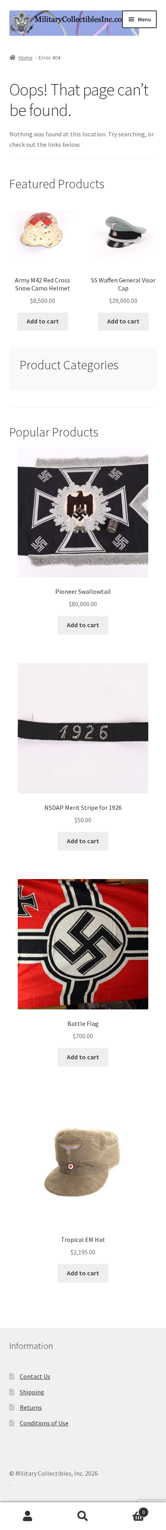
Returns (31, 1407)
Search (82, 1516)
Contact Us (35, 1376)
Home (26, 57)
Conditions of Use (44, 1423)
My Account (27, 1516)
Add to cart (43, 321)
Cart (128, 1509)
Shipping (32, 1392)
